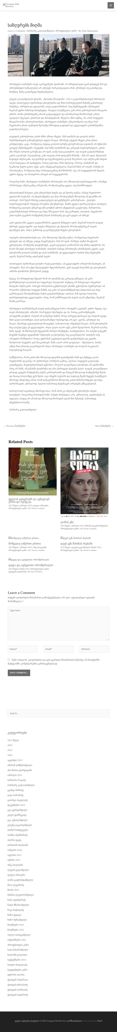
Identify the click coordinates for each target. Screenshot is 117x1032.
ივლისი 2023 (14, 855)
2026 (9, 755)
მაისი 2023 (96, 547)
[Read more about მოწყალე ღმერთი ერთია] (24, 538)
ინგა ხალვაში (39, 547)
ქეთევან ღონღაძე (17, 990)
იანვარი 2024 (14, 850)
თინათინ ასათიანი (17, 845)
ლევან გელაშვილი (80, 547)
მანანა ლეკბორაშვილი (96, 526)
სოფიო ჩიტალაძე (17, 965)
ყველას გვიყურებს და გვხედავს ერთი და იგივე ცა (29, 500)
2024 (9, 745)
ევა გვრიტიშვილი (17, 810)
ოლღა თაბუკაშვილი (19, 935)
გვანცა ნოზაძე (15, 790)
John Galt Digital (90, 1021)
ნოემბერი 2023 (15, 925)
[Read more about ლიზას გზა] (84, 483)
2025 (9, 750)
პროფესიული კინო (66, 31)
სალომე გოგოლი (17, 955)
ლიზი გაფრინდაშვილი (20, 880)
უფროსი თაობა (16, 974)
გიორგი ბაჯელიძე (17, 800)
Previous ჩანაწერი (14, 426)
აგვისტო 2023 (15, 760)
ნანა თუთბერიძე (16, 900)
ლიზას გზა (67, 522)
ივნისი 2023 (13, 860)
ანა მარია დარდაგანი (19, 770)
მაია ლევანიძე (15, 885)
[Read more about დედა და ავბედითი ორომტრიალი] (29, 559)
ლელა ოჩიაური (40, 506)
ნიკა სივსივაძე (15, 910)
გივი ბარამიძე (15, 795)
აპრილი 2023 (26, 506)
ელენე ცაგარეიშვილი (19, 825)
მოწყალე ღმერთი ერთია (25, 543)
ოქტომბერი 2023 (16, 940)
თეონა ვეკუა (14, 840)
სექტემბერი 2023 (16, 960)
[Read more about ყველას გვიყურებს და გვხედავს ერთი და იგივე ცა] (33, 471)
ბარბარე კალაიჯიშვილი (40, 31)
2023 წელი (14, 506)
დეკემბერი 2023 (16, 805)
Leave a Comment (16, 31)
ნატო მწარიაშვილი (18, 905)
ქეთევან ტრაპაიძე (17, 985)
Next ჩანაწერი (104, 426)
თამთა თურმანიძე (17, 835)
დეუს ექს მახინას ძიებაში (76, 543)
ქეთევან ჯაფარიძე (17, 572)
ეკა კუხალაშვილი (17, 820)
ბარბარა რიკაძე (16, 780)
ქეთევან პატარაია (17, 979)
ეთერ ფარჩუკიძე (16, 815)
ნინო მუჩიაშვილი (17, 920)
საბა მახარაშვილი (17, 950)
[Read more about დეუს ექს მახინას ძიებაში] (75, 538)
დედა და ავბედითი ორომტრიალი (31, 565)
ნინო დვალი (14, 915)
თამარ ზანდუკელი (17, 830)
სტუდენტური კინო (17, 970)
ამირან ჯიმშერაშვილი (19, 765)
